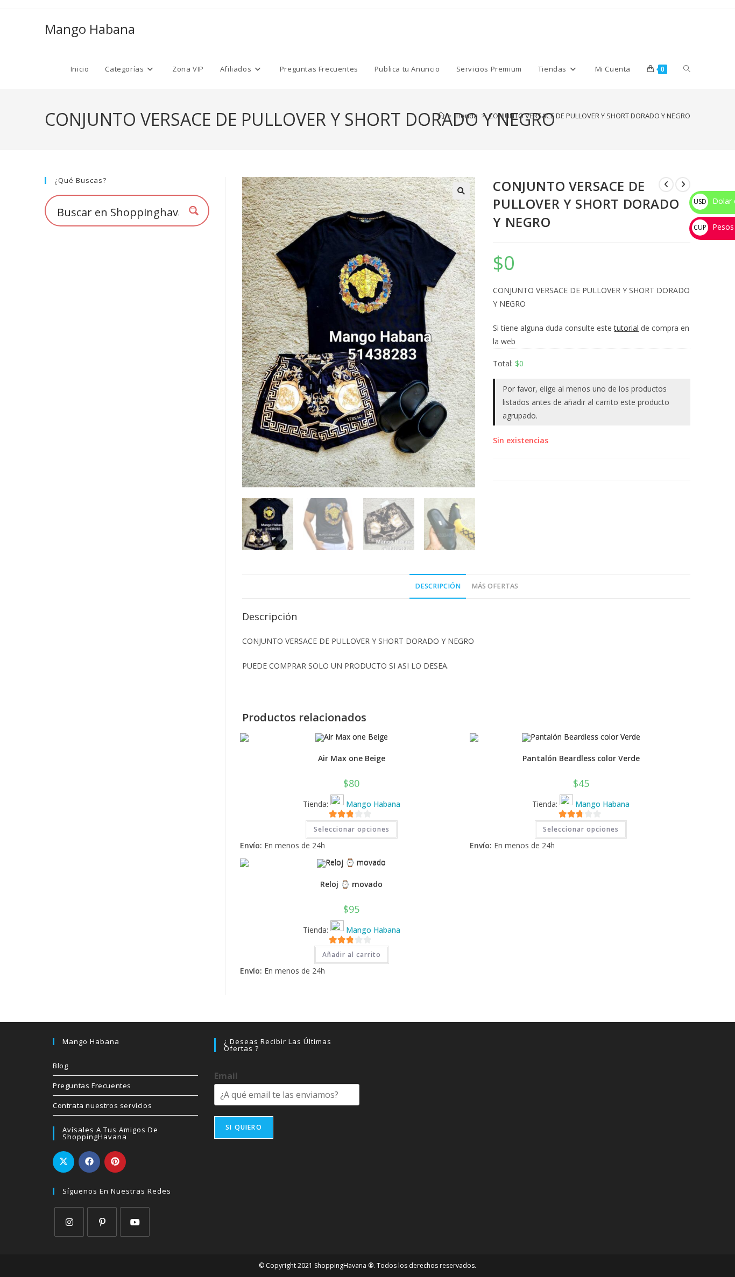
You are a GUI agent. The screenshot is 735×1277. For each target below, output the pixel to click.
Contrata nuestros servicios (102, 1105)
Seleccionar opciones (352, 829)
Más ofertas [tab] (494, 586)
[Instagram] (69, 1222)
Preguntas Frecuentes (92, 1085)
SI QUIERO (243, 1127)
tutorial (626, 328)
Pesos (714, 227)
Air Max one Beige (351, 758)
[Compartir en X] (63, 1162)
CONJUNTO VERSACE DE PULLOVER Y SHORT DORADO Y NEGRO (589, 115)
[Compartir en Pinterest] (115, 1162)
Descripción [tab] (438, 586)
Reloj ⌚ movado (351, 884)
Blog (60, 1065)
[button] (461, 191)
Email (226, 1076)
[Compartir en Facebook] (89, 1162)
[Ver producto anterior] (666, 184)
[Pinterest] (102, 1222)
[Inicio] (440, 115)
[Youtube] (135, 1222)
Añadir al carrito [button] (351, 954)
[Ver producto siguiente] (682, 184)
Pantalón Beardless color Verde (581, 758)
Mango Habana (90, 29)
